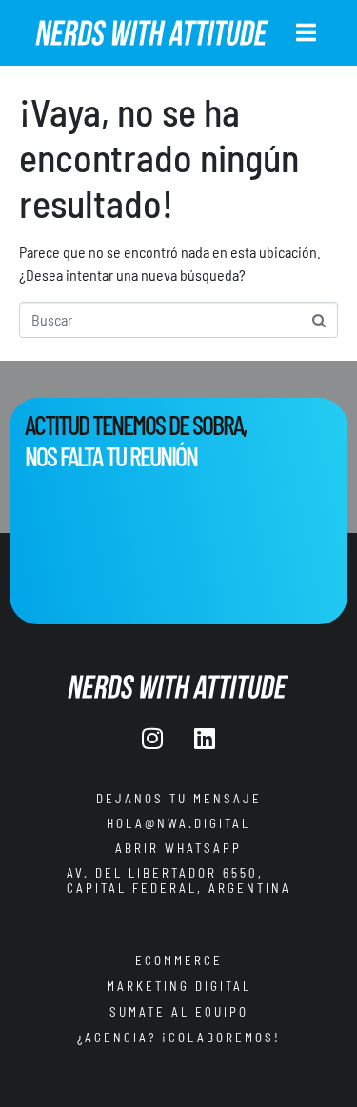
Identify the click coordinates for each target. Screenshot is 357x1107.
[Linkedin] (204, 738)
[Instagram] (152, 738)
